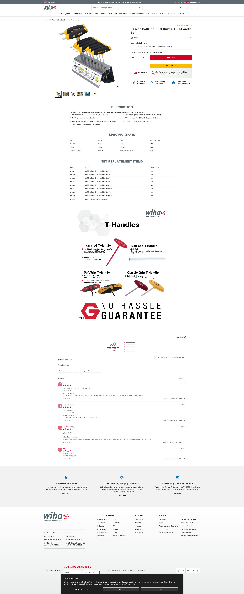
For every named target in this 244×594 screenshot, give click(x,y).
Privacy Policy (131, 584)
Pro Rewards (163, 529)
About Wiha (139, 520)
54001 (72, 188)
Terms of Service (128, 570)
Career (161, 523)
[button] (66, 398)
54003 (72, 192)
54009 (72, 174)
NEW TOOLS (170, 14)
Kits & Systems (65, 14)
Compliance (139, 529)
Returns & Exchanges (188, 519)
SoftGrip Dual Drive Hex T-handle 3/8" (98, 181)
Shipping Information (166, 532)
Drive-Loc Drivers (102, 532)
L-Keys (115, 529)
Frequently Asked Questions (168, 526)
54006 (72, 181)
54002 (72, 178)
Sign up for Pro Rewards (160, 74)
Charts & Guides (186, 532)
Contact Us (162, 520)
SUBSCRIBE (90, 573)
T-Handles (116, 526)
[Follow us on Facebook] (183, 570)
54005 (72, 185)
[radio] (130, 343)
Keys (96, 14)
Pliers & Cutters (106, 14)
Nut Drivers (88, 14)
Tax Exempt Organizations (190, 536)
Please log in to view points (186, 2)
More (161, 14)
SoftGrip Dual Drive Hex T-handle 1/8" (98, 174)
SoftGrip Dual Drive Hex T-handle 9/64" (98, 195)
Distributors (139, 532)
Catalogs (138, 526)
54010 (72, 195)
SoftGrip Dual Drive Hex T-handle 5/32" (98, 188)
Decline (159, 589)
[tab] (162, 357)
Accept (121, 589)
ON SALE (181, 14)
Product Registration (188, 526)
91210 (72, 199)
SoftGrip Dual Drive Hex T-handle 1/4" (98, 171)
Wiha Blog (138, 523)
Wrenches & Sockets (137, 14)
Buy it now (171, 66)
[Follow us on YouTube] (188, 570)
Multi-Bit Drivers (101, 520)
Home (45, 20)
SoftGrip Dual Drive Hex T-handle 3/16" (98, 178)
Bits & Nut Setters (121, 14)
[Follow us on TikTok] (197, 570)
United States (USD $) (51, 570)
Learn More (66, 493)
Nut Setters (100, 536)
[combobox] (68, 370)
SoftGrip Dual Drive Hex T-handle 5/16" (98, 185)
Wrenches (116, 523)
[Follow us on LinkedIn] (192, 570)
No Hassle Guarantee (188, 529)
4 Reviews (189, 25)
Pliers (115, 532)
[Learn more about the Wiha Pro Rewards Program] (140, 73)
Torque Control (151, 14)
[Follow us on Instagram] (178, 570)
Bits (114, 519)
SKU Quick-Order (187, 523)
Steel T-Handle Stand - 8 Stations (96, 199)
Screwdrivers (77, 14)
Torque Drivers (101, 529)
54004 (72, 171)
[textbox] (185, 379)
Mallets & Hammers (119, 536)
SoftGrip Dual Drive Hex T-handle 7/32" (98, 192)
